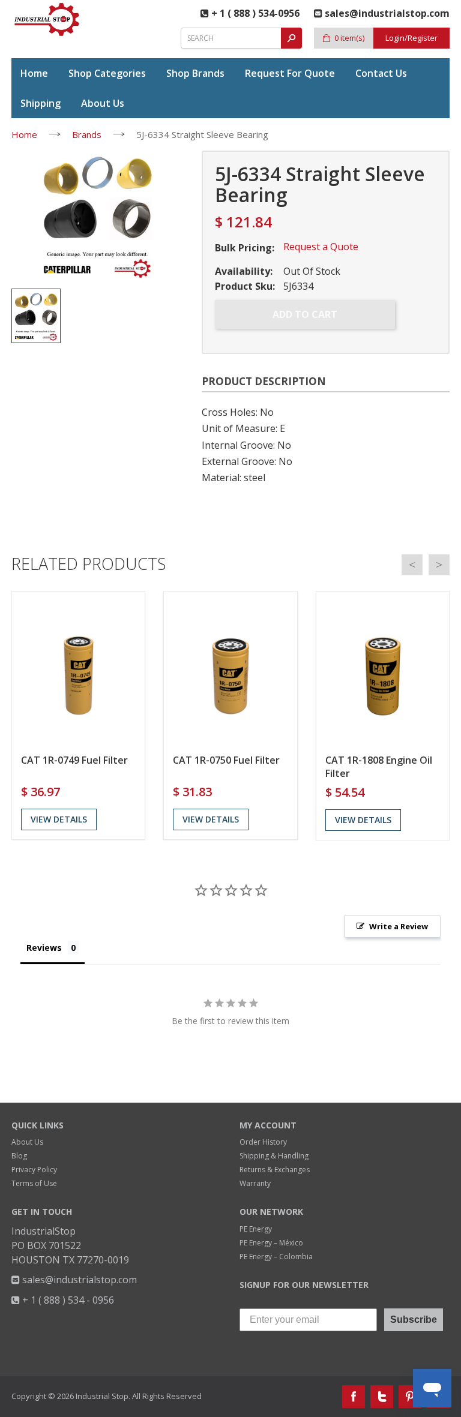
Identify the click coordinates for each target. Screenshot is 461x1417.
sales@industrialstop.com (78, 1279)
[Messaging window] (337, 1154)
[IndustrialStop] (47, 19)
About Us (27, 1142)
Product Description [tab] (264, 381)
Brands (86, 134)
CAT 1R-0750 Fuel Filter (226, 760)
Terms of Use (34, 1183)
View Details (59, 819)
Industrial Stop (102, 1396)
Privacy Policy (34, 1169)
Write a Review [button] (398, 926)
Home (24, 134)
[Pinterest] (410, 1396)
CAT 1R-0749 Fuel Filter (74, 760)
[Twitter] (381, 1396)
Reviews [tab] (44, 947)
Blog (19, 1156)
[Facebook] (353, 1396)
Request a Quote (320, 246)
